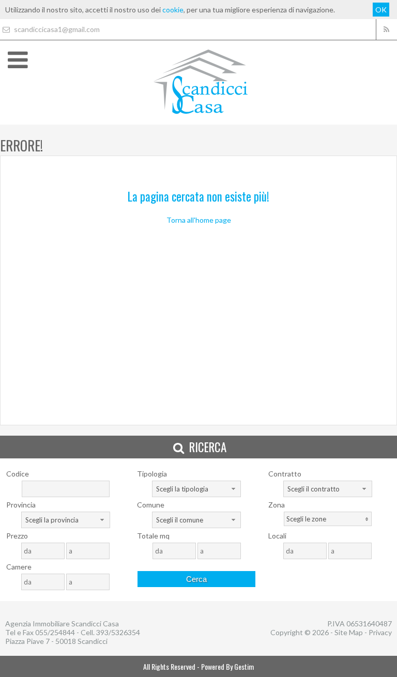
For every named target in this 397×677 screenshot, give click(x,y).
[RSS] (386, 29)
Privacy (380, 632)
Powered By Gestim (227, 666)
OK (381, 9)
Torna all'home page (198, 220)
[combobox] (196, 489)
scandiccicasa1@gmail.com (56, 29)
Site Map (348, 632)
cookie (173, 9)
